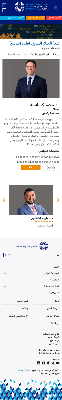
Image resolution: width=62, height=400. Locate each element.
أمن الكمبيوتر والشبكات (39, 54)
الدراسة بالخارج (53, 308)
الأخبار (57, 301)
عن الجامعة (55, 323)
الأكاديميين (54, 279)
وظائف (25, 308)
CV (30, 167)
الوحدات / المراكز (51, 273)
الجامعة (56, 267)
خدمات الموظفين (52, 316)
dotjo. (21, 370)
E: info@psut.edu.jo (49, 353)
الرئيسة (56, 54)
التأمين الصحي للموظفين (17, 316)
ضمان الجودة (54, 292)
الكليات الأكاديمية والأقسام (12, 17)
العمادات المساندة (51, 286)
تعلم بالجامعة (22, 301)
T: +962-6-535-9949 (49, 350)
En (4, 5)
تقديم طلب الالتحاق (36, 17)
